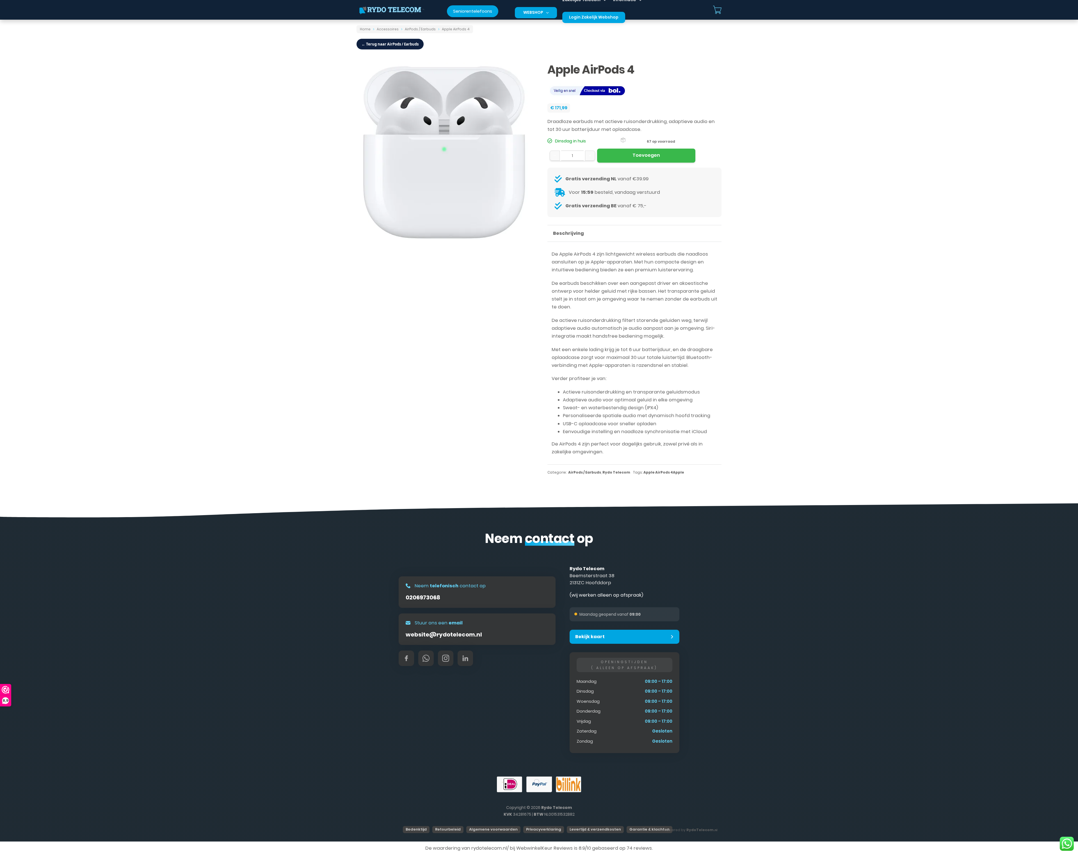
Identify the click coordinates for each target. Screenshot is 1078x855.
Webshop (533, 12)
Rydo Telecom (616, 472)
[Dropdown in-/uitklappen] (547, 12)
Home (365, 29)
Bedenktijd (416, 829)
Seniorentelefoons (472, 11)
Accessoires (388, 29)
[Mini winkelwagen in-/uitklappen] (717, 10)
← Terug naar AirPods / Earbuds (390, 44)
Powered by (691, 829)
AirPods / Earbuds (420, 29)
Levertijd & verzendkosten (595, 829)
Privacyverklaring (543, 829)
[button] (624, 637)
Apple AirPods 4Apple (663, 472)
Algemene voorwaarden (493, 829)
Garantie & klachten (649, 829)
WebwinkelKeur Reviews (544, 848)
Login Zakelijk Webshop (593, 17)
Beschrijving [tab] (568, 233)
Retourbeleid (448, 829)
